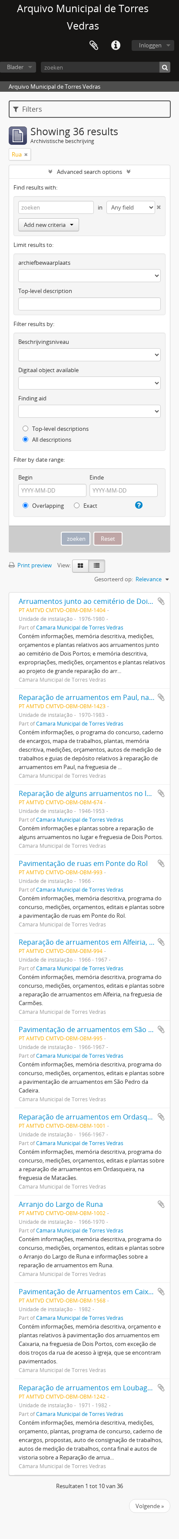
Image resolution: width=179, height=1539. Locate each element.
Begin (25, 477)
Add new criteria (45, 225)
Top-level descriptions (60, 429)
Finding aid (32, 398)
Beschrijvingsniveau (43, 342)
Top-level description (45, 291)
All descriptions (51, 439)
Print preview (34, 565)
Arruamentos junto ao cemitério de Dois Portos (97, 601)
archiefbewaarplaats (44, 262)
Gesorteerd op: (113, 579)
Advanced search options (89, 172)
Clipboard (94, 46)
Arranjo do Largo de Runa (61, 1204)
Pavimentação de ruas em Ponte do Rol (83, 863)
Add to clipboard (161, 601)
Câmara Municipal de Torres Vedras (79, 627)
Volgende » (150, 1506)
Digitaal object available (48, 370)
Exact (89, 506)
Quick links (115, 46)
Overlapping (47, 506)
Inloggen (150, 45)
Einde (97, 477)
